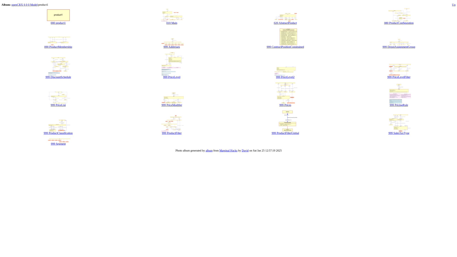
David (245, 150)
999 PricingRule (399, 105)
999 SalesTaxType (398, 133)
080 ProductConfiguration (399, 22)
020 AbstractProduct (285, 22)
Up (454, 4)
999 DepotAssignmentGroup (399, 46)
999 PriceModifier (172, 105)
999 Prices (285, 105)
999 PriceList (58, 105)
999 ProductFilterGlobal (285, 133)
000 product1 (58, 22)
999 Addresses (172, 46)
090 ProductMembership (58, 46)
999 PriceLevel (171, 77)
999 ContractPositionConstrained (285, 46)
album (209, 150)
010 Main (171, 22)
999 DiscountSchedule (58, 77)
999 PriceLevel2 (285, 77)
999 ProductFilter (172, 133)
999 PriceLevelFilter (398, 77)
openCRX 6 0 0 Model (24, 4)
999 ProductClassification (58, 133)
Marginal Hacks (228, 150)
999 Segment (58, 143)
